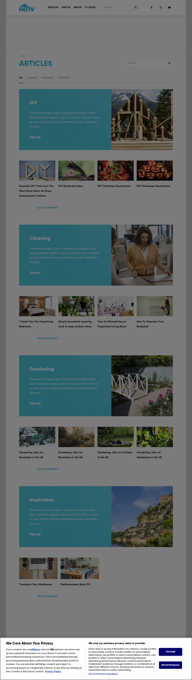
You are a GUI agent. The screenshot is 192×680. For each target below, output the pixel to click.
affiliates (35, 649)
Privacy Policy (53, 671)
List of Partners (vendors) (103, 674)
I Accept (170, 651)
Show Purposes (170, 665)
